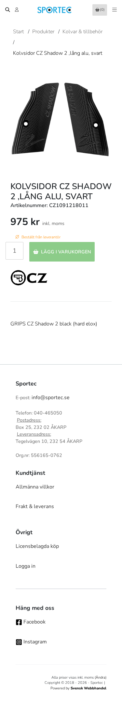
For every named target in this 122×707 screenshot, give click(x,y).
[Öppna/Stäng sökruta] (7, 9)
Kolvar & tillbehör (82, 31)
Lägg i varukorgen (66, 251)
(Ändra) (100, 677)
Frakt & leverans (35, 506)
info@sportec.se (51, 397)
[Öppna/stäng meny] (114, 10)
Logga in (25, 566)
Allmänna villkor (35, 486)
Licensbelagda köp (37, 546)
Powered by (78, 688)
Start (18, 31)
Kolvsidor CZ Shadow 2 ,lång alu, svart (57, 53)
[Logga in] (17, 10)
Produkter (43, 31)
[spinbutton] (14, 251)
